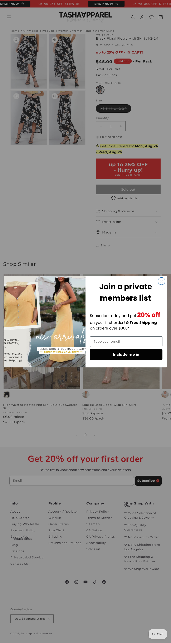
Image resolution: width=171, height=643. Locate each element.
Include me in (126, 354)
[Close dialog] (161, 281)
